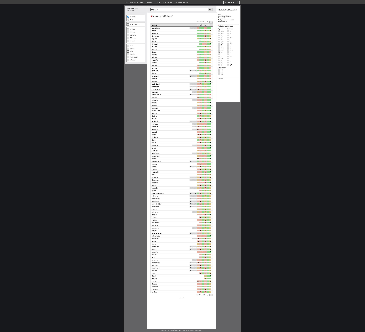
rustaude (154, 214)
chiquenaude (156, 236)
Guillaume (155, 137)
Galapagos (155, 180)
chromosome (156, 262)
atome (154, 257)
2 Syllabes (133, 32)
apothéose (155, 76)
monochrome (156, 198)
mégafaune (155, 246)
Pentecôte (155, 150)
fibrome (154, 230)
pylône (154, 185)
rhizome (154, 284)
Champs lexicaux (153, 2)
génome (154, 57)
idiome (154, 217)
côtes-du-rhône (156, 204)
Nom (131, 45)
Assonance (133, 16)
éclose (154, 73)
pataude (154, 81)
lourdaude (155, 252)
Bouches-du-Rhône (158, 193)
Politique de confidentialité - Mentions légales (192, 330)
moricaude (155, 121)
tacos (153, 174)
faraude (154, 148)
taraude (154, 102)
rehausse (155, 286)
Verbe (131, 51)
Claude (154, 276)
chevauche (155, 289)
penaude (154, 105)
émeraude (155, 44)
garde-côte (155, 71)
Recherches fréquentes (224, 16)
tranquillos (155, 188)
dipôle (154, 140)
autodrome (155, 212)
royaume (154, 220)
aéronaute (155, 108)
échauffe (154, 63)
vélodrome (155, 196)
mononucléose (156, 94)
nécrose (154, 68)
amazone (155, 260)
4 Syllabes (133, 38)
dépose (154, 52)
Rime (131, 19)
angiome (154, 254)
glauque (154, 278)
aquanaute (155, 129)
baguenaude (155, 156)
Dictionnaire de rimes (134, 2)
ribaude (154, 118)
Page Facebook (222, 21)
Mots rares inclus (135, 24)
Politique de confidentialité (226, 20)
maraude (154, 132)
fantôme (154, 292)
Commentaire (222, 18)
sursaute (154, 164)
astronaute (155, 126)
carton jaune (155, 268)
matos (154, 241)
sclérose (154, 97)
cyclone (154, 169)
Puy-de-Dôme (156, 161)
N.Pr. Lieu (132, 60)
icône (153, 273)
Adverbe (132, 54)
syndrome (155, 225)
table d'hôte (155, 86)
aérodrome (155, 228)
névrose (154, 79)
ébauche (154, 49)
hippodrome (155, 153)
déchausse (155, 36)
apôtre (154, 190)
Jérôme (154, 55)
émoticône (155, 177)
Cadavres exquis (182, 2)
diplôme (154, 116)
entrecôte (155, 100)
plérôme (154, 65)
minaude (154, 134)
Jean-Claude (156, 110)
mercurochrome (157, 233)
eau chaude (155, 222)
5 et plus (132, 41)
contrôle (154, 209)
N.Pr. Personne (134, 57)
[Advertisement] (181, 312)
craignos (154, 281)
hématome (155, 238)
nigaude (154, 113)
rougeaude (155, 172)
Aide (219, 14)
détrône (154, 31)
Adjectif (132, 48)
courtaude (155, 182)
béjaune (154, 39)
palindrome (155, 206)
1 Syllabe (132, 29)
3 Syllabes (133, 35)
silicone (154, 249)
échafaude (155, 145)
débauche (155, 33)
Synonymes (167, 2)
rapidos (154, 166)
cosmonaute (156, 89)
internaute (155, 124)
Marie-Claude (156, 84)
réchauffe (155, 60)
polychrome (155, 201)
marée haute (156, 28)
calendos (155, 270)
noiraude (154, 158)
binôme (154, 244)
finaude (154, 142)
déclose (154, 47)
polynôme (155, 265)
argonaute (155, 92)
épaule (154, 41)
